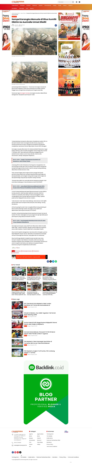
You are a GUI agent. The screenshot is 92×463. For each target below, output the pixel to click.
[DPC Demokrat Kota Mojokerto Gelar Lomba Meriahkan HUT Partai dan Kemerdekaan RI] (17, 305)
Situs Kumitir (16, 252)
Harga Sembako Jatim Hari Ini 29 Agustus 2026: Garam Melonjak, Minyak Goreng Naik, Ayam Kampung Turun (34, 278)
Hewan (30, 444)
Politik (25, 307)
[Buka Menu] (79, 2)
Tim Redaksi (49, 436)
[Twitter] (50, 261)
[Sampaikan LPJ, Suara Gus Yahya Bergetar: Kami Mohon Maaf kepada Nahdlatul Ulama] (19, 271)
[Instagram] (15, 452)
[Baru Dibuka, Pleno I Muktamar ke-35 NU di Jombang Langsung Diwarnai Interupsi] (50, 271)
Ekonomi (29, 274)
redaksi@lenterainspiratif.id (20, 445)
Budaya (31, 438)
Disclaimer (49, 442)
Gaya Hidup (40, 442)
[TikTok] (20, 452)
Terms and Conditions (52, 446)
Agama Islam (40, 434)
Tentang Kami (50, 434)
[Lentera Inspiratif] (18, 2)
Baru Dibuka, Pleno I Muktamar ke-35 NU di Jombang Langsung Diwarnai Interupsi (50, 278)
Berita (14, 274)
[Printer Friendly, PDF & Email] (16, 248)
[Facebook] (48, 261)
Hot (30, 446)
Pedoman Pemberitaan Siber (53, 440)
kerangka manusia (25, 93)
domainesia (32, 440)
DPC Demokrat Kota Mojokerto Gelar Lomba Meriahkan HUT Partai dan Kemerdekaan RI (37, 304)
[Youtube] (18, 452)
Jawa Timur (23, 13)
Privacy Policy (50, 444)
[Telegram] (53, 261)
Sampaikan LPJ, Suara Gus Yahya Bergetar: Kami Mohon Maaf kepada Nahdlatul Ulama (19, 278)
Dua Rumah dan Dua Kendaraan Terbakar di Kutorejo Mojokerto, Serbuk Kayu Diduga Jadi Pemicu (33, 293)
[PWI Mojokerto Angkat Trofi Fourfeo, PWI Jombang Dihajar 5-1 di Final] (17, 353)
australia (19, 251)
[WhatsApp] (56, 261)
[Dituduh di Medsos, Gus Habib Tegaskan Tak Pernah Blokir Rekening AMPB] (17, 315)
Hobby (38, 444)
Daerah (39, 438)
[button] (73, 2)
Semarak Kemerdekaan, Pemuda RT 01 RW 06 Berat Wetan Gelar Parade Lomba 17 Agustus (39, 332)
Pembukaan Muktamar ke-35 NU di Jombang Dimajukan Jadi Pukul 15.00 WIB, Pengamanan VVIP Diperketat (50, 293)
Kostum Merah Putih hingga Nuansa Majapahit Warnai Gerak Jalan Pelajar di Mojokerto (40, 323)
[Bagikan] (56, 25)
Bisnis (38, 436)
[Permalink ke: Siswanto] (13, 25)
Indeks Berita (50, 438)
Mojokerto (36, 251)
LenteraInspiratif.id (16, 13)
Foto (30, 442)
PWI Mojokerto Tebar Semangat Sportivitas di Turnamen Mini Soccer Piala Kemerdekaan (38, 342)
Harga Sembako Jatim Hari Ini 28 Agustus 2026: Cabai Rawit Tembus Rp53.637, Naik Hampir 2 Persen (19, 293)
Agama (31, 434)
